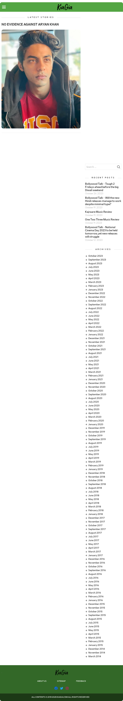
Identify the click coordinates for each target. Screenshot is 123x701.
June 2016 (93, 581)
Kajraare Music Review (98, 212)
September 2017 (97, 529)
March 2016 (94, 593)
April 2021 (93, 368)
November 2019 (96, 432)
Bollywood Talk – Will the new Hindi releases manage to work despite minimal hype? (103, 201)
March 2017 (94, 551)
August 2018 (95, 488)
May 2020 (93, 409)
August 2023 (95, 263)
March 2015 (94, 638)
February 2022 (96, 331)
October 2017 (95, 525)
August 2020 (95, 398)
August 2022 (95, 308)
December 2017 (96, 518)
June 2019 (93, 450)
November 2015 (96, 608)
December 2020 (96, 383)
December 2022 (96, 293)
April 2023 (93, 278)
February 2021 (96, 375)
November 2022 (96, 297)
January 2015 (95, 645)
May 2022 (93, 319)
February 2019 (96, 465)
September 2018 (97, 484)
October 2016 (95, 566)
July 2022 (93, 312)
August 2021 (95, 353)
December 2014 (96, 649)
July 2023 (93, 267)
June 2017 (93, 540)
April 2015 (93, 634)
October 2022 (95, 301)
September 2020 (97, 394)
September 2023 (97, 260)
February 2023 (96, 286)
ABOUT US (41, 681)
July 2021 (93, 357)
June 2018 (93, 495)
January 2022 (95, 334)
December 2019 (96, 428)
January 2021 (95, 379)
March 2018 (94, 506)
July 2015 (93, 623)
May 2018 (93, 499)
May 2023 (93, 274)
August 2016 (95, 574)
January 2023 (95, 289)
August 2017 (95, 533)
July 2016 (93, 578)
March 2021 (94, 372)
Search (119, 168)
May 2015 (93, 630)
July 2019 (93, 447)
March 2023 (94, 282)
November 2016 (96, 563)
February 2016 (96, 596)
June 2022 (93, 316)
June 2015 (93, 626)
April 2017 (93, 548)
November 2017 (96, 521)
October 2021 (95, 346)
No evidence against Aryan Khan (30, 24)
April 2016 (93, 589)
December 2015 (96, 604)
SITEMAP (61, 681)
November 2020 (96, 387)
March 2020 (94, 417)
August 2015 (95, 619)
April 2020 (94, 413)
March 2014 (94, 656)
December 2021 (96, 338)
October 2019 (95, 435)
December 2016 (96, 559)
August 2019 (95, 443)
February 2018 (96, 510)
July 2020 (93, 402)
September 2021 (97, 349)
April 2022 (93, 323)
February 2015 (96, 641)
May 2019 (93, 454)
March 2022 (94, 327)
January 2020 (95, 424)
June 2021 (93, 361)
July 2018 (93, 492)
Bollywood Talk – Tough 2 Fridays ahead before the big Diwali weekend (101, 187)
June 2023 (93, 271)
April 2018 (93, 503)
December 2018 (96, 473)
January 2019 (95, 469)
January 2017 (95, 555)
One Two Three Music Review (102, 219)
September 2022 (97, 304)
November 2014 (96, 652)
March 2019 (94, 462)
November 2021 (96, 342)
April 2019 (93, 458)
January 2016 (95, 600)
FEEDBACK (81, 681)
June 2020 (94, 405)
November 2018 (96, 477)
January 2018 (95, 514)
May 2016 (93, 585)
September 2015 (97, 615)
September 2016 (97, 570)
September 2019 (97, 439)
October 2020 (95, 390)
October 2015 (95, 611)
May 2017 (93, 544)
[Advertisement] (103, 31)
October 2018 (95, 480)
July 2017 (93, 536)
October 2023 (95, 256)
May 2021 (93, 364)
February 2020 (96, 420)
